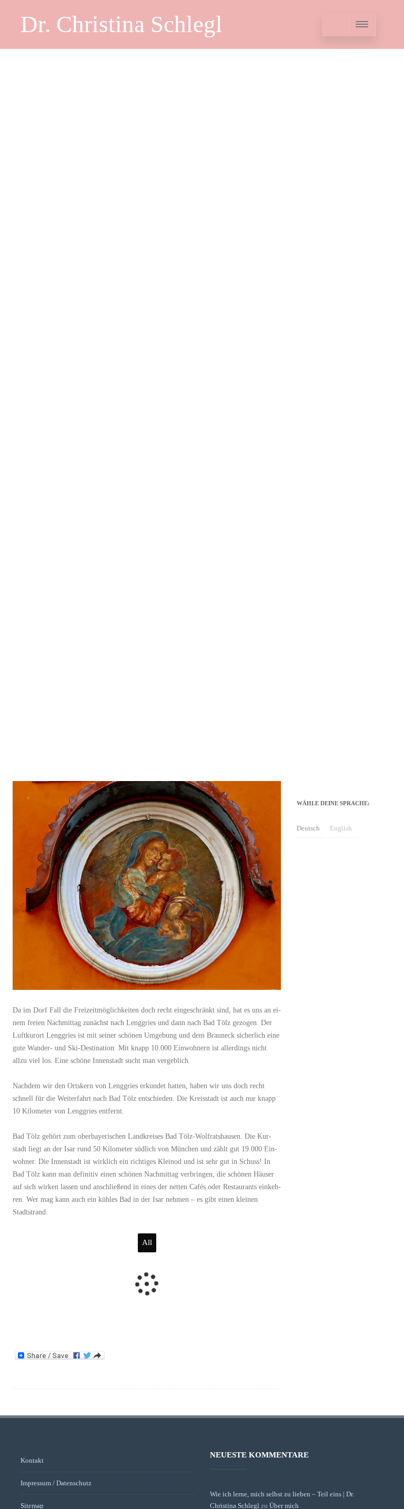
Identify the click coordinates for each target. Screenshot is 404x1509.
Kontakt (32, 1460)
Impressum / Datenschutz (56, 1483)
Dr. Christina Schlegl (122, 24)
